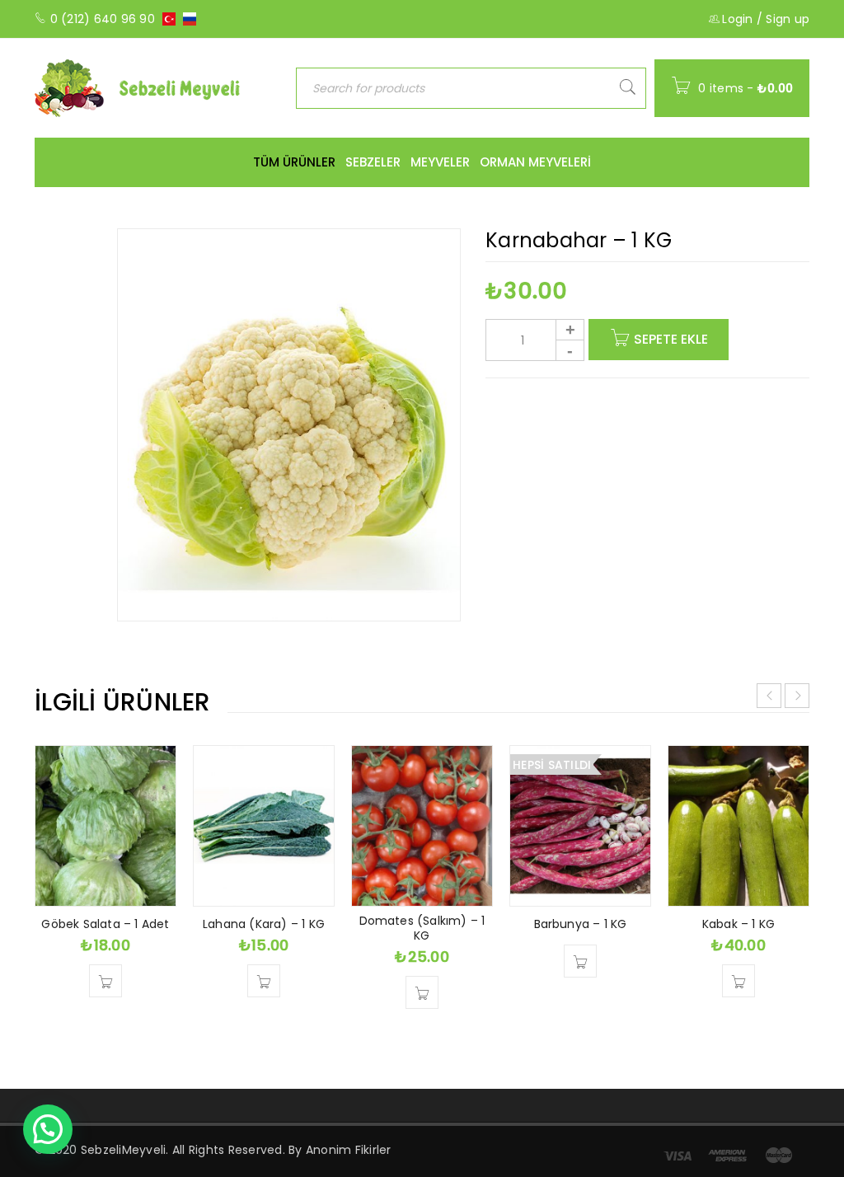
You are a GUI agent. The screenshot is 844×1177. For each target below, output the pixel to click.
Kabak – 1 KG (738, 924)
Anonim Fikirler (349, 1150)
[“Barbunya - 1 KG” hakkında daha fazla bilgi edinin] (580, 961)
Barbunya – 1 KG (580, 924)
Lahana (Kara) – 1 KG (264, 924)
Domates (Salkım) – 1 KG (422, 928)
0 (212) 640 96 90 (102, 19)
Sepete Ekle (671, 339)
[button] (105, 980)
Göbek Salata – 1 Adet (105, 924)
